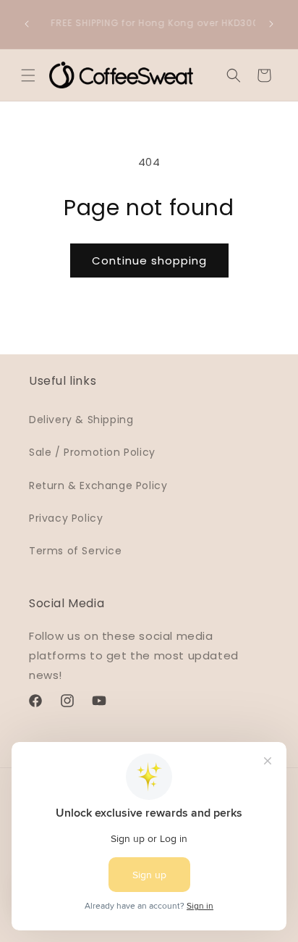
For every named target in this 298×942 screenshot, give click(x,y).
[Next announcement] (271, 24)
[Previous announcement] (27, 24)
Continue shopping (149, 260)
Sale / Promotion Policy (92, 452)
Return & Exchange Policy (98, 485)
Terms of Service (75, 550)
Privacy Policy (66, 518)
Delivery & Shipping (81, 419)
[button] (28, 75)
